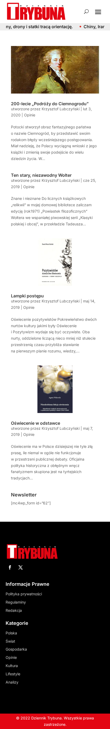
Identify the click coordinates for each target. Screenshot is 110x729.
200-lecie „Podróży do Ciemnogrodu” (50, 103)
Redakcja (14, 610)
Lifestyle (13, 674)
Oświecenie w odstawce (35, 423)
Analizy (12, 682)
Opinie (29, 115)
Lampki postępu (27, 295)
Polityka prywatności (24, 594)
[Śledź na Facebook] (10, 567)
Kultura (12, 665)
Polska (11, 633)
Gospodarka (16, 649)
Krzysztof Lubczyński (61, 109)
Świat (10, 641)
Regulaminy (16, 602)
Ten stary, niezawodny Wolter (41, 175)
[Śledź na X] (20, 567)
